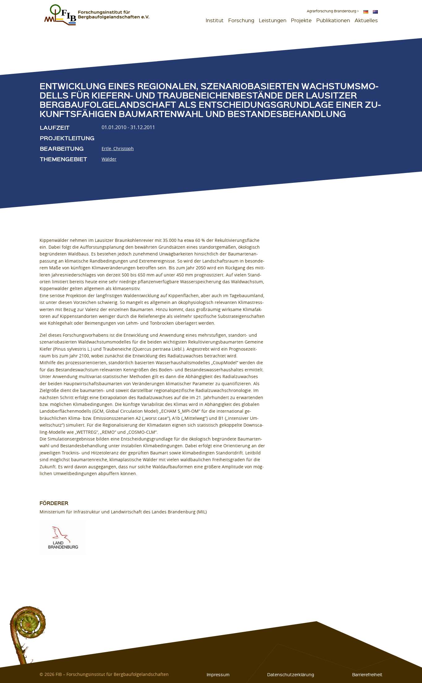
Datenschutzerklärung (290, 674)
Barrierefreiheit (367, 674)
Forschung (241, 20)
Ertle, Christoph (118, 148)
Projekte (301, 20)
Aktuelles (366, 20)
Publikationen (333, 20)
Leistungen (272, 20)
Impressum (218, 674)
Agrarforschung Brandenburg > (333, 11)
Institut (215, 20)
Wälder (109, 159)
